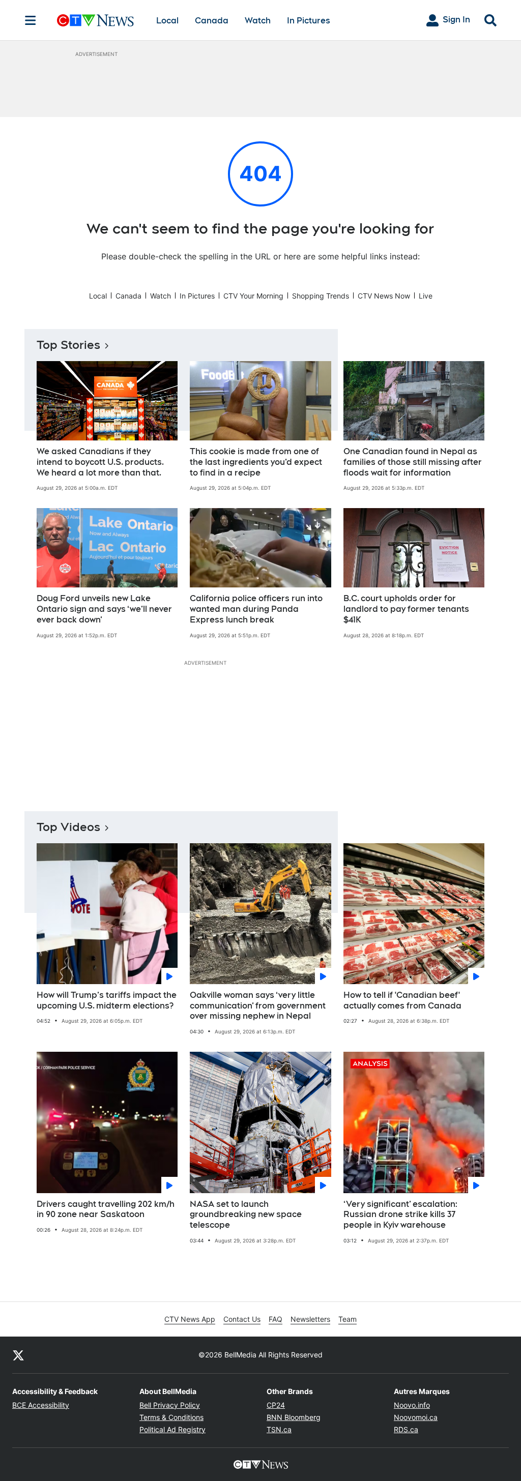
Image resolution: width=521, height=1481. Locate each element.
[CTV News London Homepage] (95, 20)
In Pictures (308, 20)
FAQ (275, 1319)
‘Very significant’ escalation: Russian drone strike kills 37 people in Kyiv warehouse (400, 1214)
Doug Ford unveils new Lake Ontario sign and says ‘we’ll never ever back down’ (104, 609)
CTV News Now (384, 295)
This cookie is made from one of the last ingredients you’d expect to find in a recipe (256, 462)
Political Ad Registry (172, 1429)
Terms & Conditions (171, 1417)
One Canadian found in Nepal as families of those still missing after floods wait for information (412, 462)
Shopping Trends (320, 295)
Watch (258, 20)
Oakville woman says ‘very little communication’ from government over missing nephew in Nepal (258, 1005)
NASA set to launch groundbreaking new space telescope (246, 1214)
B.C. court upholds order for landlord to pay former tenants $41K (406, 609)
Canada (211, 20)
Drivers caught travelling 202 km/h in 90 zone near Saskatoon (106, 1209)
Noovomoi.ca (416, 1417)
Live (425, 295)
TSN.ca (279, 1429)
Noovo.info (412, 1405)
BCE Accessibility (40, 1405)
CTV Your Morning (253, 295)
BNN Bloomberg (294, 1417)
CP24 (276, 1405)
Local (167, 20)
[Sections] (30, 20)
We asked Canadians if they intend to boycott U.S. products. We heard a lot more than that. (100, 462)
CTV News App (189, 1319)
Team (347, 1319)
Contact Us (241, 1319)
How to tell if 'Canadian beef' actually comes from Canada (402, 1000)
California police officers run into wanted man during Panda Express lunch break (256, 609)
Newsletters (310, 1319)
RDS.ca (406, 1429)
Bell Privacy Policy (169, 1405)
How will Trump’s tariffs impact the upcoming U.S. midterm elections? (107, 1000)
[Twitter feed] (18, 1355)
